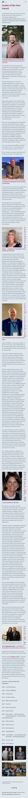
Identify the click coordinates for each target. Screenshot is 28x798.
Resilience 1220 (15, 656)
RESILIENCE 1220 (10, 646)
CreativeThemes (6, 783)
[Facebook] (12, 787)
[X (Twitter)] (14, 787)
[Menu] (25, 1)
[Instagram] (16, 787)
